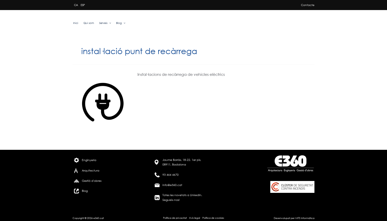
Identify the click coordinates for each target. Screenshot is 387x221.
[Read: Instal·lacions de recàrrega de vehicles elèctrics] (103, 102)
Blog (119, 23)
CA (76, 5)
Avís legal (194, 218)
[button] (109, 23)
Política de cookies (213, 218)
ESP (83, 5)
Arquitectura (90, 170)
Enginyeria (89, 160)
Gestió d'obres (91, 181)
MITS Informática (304, 218)
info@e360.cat (172, 185)
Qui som (88, 23)
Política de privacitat (175, 218)
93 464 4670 (170, 175)
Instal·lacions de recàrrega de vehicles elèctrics (181, 74)
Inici (75, 23)
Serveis (103, 23)
